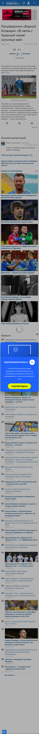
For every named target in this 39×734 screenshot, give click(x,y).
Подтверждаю (19, 386)
